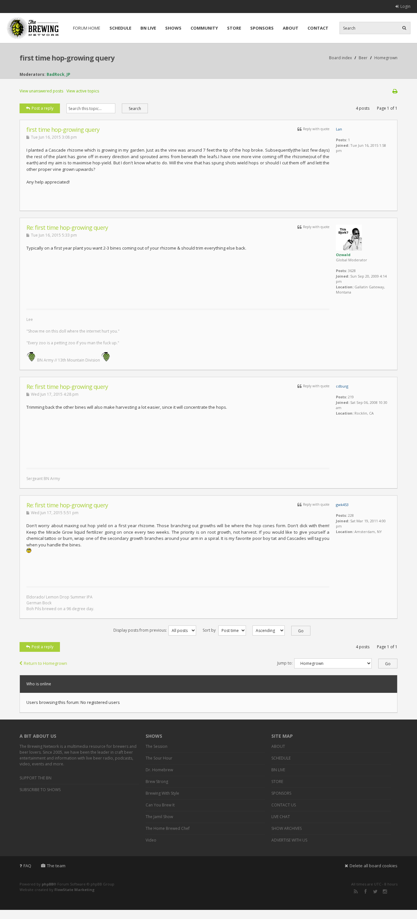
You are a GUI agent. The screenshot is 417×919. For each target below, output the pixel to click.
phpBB (47, 884)
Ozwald (343, 254)
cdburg (342, 386)
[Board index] (33, 28)
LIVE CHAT (280, 816)
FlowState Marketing (74, 889)
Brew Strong (157, 781)
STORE (234, 28)
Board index (340, 58)
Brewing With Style (162, 793)
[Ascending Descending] (278, 630)
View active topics (82, 91)
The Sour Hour (159, 758)
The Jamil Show (159, 816)
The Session (156, 746)
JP (68, 74)
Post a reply (42, 108)
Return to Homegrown (45, 663)
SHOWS (173, 28)
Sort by (210, 630)
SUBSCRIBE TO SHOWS (40, 789)
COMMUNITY (204, 28)
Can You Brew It (160, 805)
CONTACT (318, 28)
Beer (363, 58)
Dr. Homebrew (159, 770)
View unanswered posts (41, 91)
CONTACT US (283, 805)
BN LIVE (148, 28)
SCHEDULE (120, 28)
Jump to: (285, 663)
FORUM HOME (86, 28)
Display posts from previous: (140, 630)
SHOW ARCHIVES (286, 828)
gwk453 (342, 504)
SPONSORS (262, 28)
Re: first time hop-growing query (67, 227)
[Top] (384, 207)
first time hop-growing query (67, 57)
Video (151, 840)
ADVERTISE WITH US (289, 840)
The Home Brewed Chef (168, 828)
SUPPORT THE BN (35, 778)
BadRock (56, 74)
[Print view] (395, 91)
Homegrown (385, 58)
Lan (339, 129)
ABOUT (290, 28)
